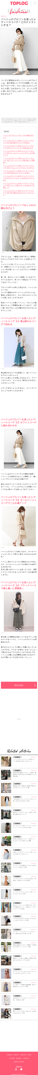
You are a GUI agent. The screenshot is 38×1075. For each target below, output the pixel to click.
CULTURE (12, 1058)
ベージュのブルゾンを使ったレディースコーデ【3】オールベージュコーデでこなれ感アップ (19, 153)
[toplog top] (19, 3)
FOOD (29, 1055)
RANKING (19, 1058)
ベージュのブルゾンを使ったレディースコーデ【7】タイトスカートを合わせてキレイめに (19, 178)
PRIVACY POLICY (19, 1062)
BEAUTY (16, 1055)
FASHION (9, 1055)
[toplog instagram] (16, 1069)
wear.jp (2, 252)
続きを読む (19, 685)
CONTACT (26, 1058)
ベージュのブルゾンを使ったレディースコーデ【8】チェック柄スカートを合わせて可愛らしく (19, 185)
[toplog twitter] (21, 1069)
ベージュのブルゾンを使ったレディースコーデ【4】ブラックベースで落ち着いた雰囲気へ (19, 160)
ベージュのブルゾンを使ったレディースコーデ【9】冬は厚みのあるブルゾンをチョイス (19, 193)
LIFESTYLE (23, 1055)
